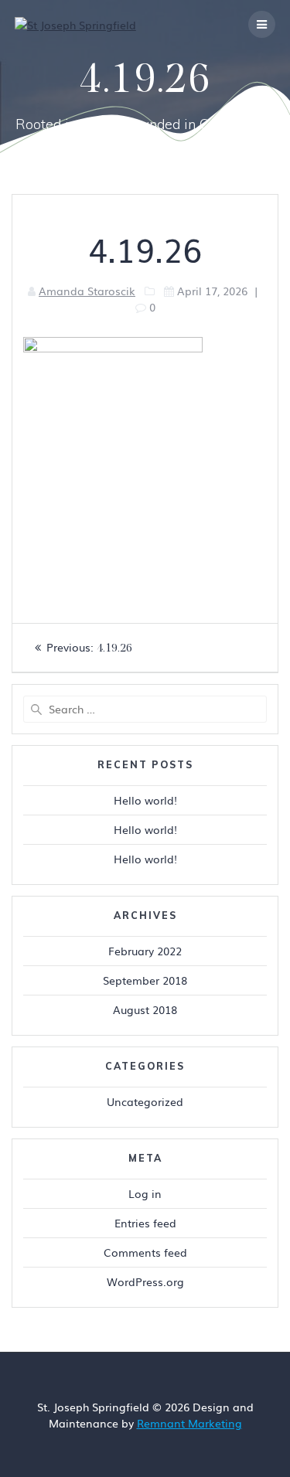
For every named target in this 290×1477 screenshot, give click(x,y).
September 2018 (145, 980)
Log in (145, 1193)
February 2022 (145, 950)
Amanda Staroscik (87, 290)
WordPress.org (145, 1281)
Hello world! (145, 800)
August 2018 (145, 1009)
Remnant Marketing (189, 1423)
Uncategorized (145, 1101)
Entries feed (145, 1222)
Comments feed (145, 1252)
